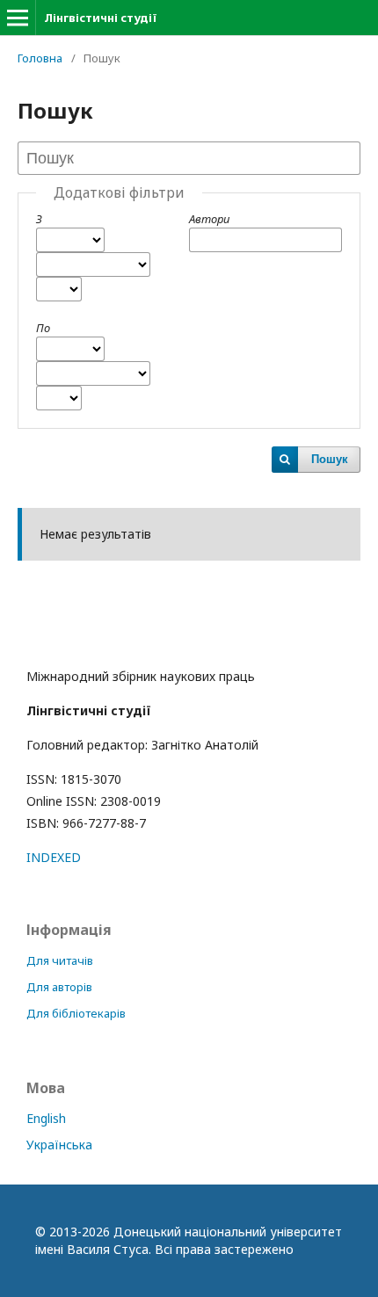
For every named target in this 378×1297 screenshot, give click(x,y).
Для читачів (59, 960)
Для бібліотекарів (76, 1013)
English (46, 1118)
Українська (59, 1144)
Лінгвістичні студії (100, 17)
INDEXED (53, 857)
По (43, 328)
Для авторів (59, 987)
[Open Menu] (17, 17)
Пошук (329, 459)
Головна (40, 58)
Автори (209, 219)
